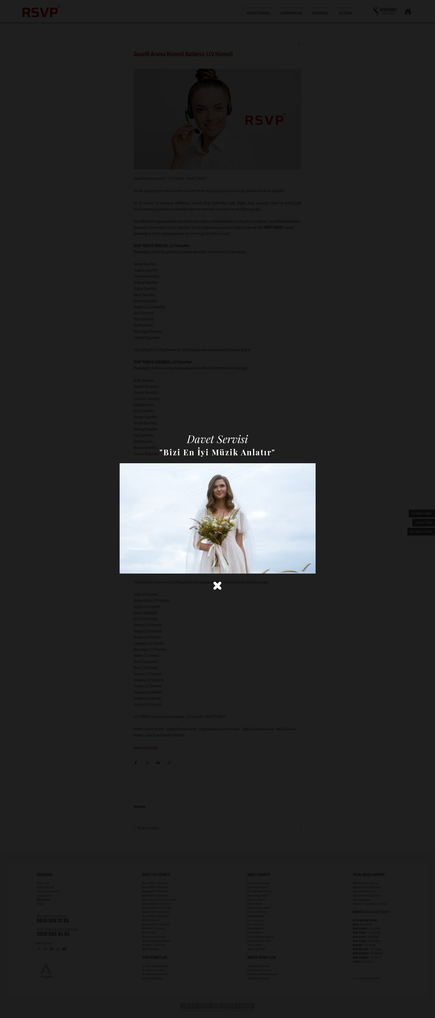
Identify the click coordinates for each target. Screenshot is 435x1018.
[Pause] (125, 567)
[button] (217, 586)
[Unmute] (133, 567)
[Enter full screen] (309, 567)
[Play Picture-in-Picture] (302, 567)
